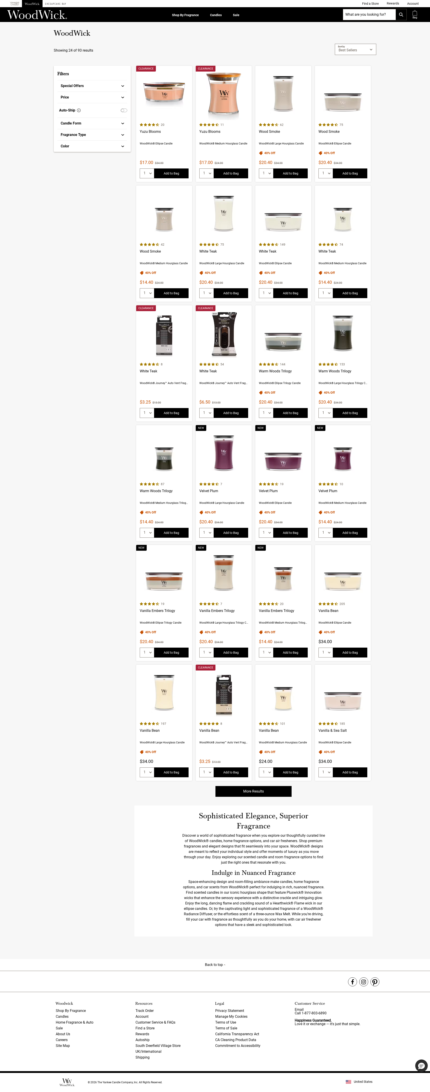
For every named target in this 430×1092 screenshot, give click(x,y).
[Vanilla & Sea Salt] (343, 723)
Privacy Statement (229, 1011)
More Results (253, 791)
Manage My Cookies (231, 1016)
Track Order (144, 1011)
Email (299, 1009)
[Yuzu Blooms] (164, 124)
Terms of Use (225, 1022)
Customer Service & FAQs (155, 1022)
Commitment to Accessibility (237, 1046)
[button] (413, 3)
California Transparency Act (237, 1034)
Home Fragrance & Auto (74, 1022)
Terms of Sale (226, 1028)
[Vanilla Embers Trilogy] (164, 603)
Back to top (214, 965)
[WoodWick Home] (32, 3)
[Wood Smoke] (283, 124)
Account (141, 1016)
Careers (62, 1040)
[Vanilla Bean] (343, 603)
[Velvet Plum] (224, 483)
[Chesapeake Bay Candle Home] (55, 3)
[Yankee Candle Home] (14, 4)
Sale (236, 15)
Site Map (63, 1046)
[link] (370, 3)
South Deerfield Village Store (158, 1046)
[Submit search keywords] (401, 14)
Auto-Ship (67, 110)
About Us (63, 1034)
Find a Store (145, 1028)
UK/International (148, 1051)
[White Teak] (224, 244)
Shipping (142, 1057)
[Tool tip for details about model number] (79, 110)
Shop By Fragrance (185, 15)
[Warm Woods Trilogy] (283, 363)
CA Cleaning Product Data (235, 1040)
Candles (216, 15)
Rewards (142, 1034)
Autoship (142, 1040)
